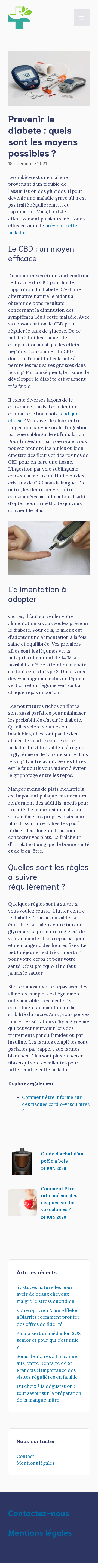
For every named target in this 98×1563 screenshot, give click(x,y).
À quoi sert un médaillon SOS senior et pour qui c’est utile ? (49, 1340)
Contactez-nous (38, 1512)
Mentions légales (35, 1463)
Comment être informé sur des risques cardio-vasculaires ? (56, 1104)
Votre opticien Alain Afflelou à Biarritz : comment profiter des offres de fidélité (48, 1317)
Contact (25, 1456)
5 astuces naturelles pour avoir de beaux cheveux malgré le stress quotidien (46, 1294)
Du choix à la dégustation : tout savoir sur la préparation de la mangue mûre (49, 1393)
